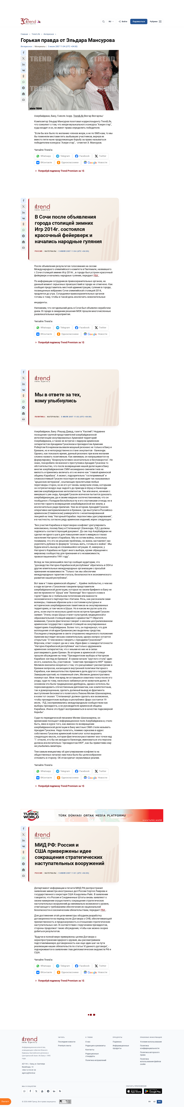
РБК (96, 275)
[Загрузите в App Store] (134, 1091)
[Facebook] (30, 1091)
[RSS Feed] (60, 1091)
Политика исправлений (95, 1060)
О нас (87, 1042)
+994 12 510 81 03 (29, 1070)
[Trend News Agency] (29, 1039)
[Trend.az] (31, 21)
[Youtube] (42, 1091)
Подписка (117, 1042)
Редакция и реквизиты (95, 1046)
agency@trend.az (28, 1073)
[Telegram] (48, 1091)
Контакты (89, 1050)
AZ (154, 1102)
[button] (23, 52)
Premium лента (64, 1046)
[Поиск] (103, 21)
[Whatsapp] (24, 1091)
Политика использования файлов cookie (150, 1061)
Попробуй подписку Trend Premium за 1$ (61, 170)
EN (149, 1102)
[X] (36, 1091)
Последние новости (66, 1042)
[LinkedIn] (54, 1091)
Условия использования (151, 1042)
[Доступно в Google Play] (153, 1091)
